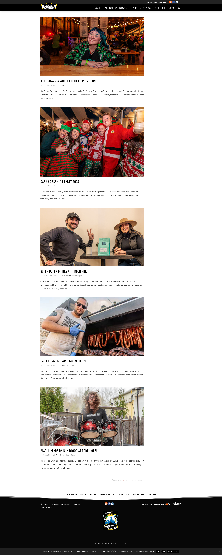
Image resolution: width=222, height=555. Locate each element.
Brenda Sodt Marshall (51, 276)
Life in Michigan (71, 494)
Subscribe (163, 2)
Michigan (78, 276)
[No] (219, 551)
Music (148, 7)
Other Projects (168, 7)
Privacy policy (173, 551)
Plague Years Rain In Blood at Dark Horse (69, 450)
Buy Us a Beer (152, 2)
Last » (140, 480)
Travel (156, 7)
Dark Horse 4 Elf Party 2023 (59, 181)
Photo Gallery (111, 7)
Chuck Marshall (49, 85)
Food (73, 365)
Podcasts (123, 7)
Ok (158, 551)
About (97, 7)
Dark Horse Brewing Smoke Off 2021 (64, 361)
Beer (142, 7)
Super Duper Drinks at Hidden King (64, 271)
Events (134, 7)
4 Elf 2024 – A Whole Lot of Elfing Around (68, 81)
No (164, 551)
